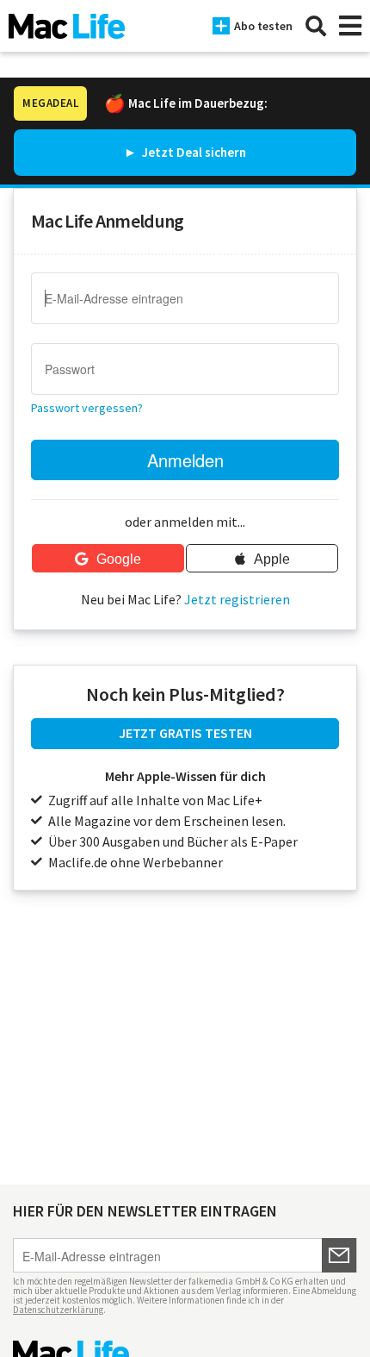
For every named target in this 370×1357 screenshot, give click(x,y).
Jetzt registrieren (237, 599)
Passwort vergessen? (87, 408)
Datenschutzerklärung (58, 1310)
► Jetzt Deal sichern (185, 152)
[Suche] (315, 26)
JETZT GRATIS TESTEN (185, 732)
